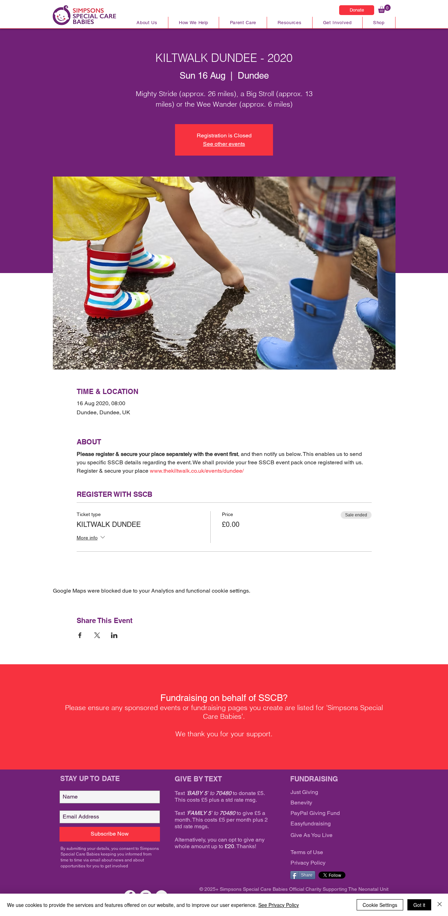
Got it (419, 904)
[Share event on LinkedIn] (114, 635)
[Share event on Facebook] (80, 635)
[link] (384, 9)
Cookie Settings (380, 904)
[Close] (439, 904)
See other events (224, 144)
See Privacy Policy (278, 904)
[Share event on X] (97, 635)
